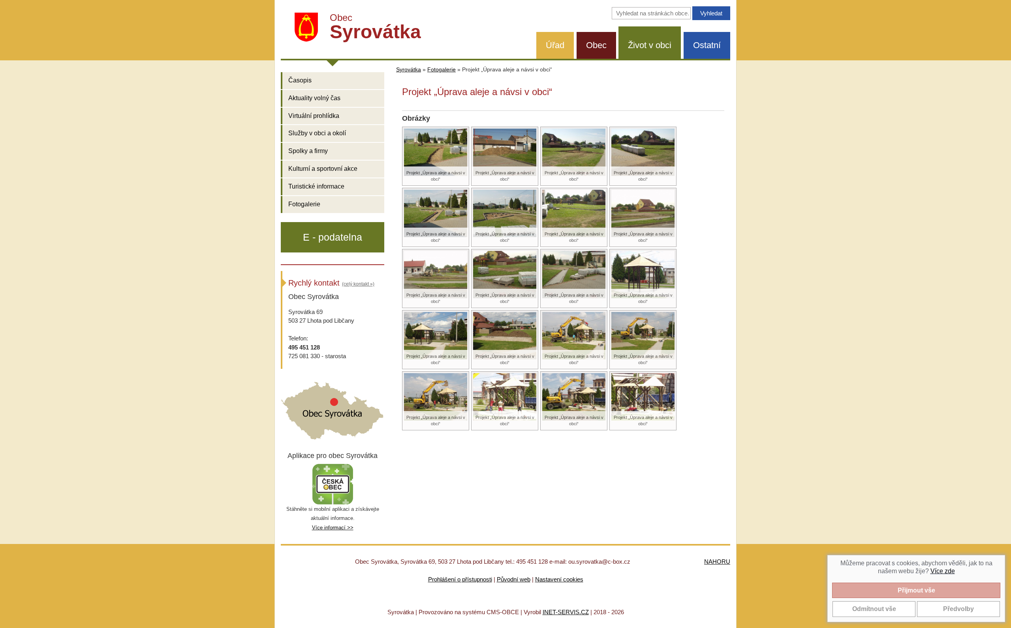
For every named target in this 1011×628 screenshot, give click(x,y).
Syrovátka (408, 70)
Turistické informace (316, 186)
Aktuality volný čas (314, 98)
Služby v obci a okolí (317, 133)
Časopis (300, 80)
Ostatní (707, 45)
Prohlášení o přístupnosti (460, 579)
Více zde (942, 571)
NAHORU (717, 561)
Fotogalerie (304, 204)
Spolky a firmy (308, 151)
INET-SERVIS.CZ (566, 612)
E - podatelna (332, 237)
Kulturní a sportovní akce (322, 168)
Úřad (555, 45)
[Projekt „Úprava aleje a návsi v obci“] (435, 151)
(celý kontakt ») (358, 284)
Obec (596, 45)
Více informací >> (332, 528)
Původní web (513, 579)
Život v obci (649, 45)
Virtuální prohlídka (313, 115)
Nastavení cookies (559, 579)
